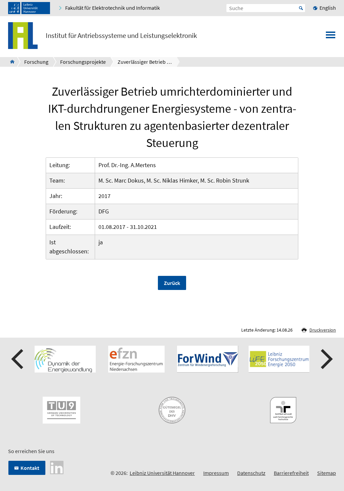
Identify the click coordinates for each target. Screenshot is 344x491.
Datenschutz (251, 473)
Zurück (172, 283)
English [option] (327, 7)
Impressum (216, 473)
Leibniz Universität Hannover (162, 473)
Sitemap (326, 473)
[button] (18, 359)
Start (301, 8)
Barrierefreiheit (291, 473)
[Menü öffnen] (330, 37)
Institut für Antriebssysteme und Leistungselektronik (121, 36)
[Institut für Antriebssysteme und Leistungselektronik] (10, 61)
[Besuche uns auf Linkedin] (57, 466)
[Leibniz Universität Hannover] (29, 8)
